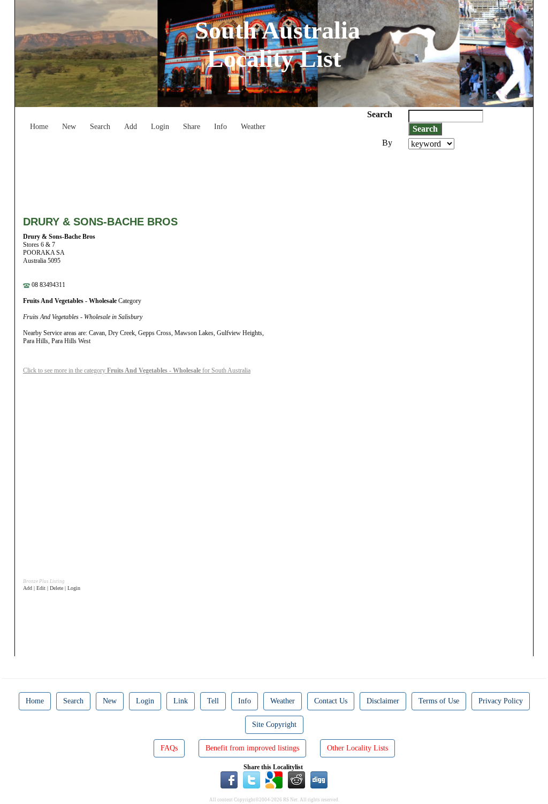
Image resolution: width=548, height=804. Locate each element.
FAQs (169, 748)
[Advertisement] (218, 179)
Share (191, 127)
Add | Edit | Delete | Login (51, 588)
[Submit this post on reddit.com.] (296, 779)
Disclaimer (383, 701)
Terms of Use (438, 701)
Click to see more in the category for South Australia (136, 370)
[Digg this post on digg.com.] (319, 779)
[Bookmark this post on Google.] (274, 779)
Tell (213, 701)
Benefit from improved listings (252, 748)
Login (160, 127)
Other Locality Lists (357, 748)
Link (180, 701)
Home (39, 127)
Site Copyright (274, 724)
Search (100, 127)
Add (130, 127)
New (69, 127)
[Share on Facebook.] (229, 779)
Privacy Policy (500, 701)
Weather (253, 127)
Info (220, 127)
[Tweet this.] (251, 779)
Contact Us (330, 701)
